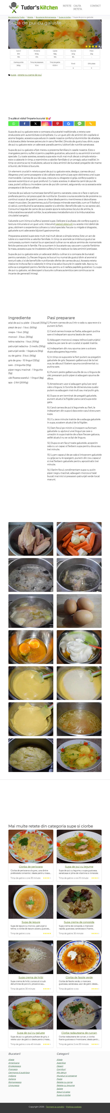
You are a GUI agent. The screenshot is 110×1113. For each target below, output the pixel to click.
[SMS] (79, 123)
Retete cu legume (66, 1085)
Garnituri (61, 1069)
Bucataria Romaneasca (46, 17)
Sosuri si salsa (63, 1092)
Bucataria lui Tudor (16, 17)
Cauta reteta (78, 7)
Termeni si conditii (55, 1106)
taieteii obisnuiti (64, 224)
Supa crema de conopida (79, 922)
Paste (59, 1079)
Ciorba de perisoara (31, 866)
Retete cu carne (64, 1082)
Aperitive (61, 1063)
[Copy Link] (90, 123)
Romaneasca (14, 1082)
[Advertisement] (55, 97)
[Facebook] (24, 123)
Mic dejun (61, 1072)
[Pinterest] (57, 123)
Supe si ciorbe (65, 17)
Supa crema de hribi (31, 977)
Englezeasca (14, 1066)
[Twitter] (35, 123)
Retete (67, 6)
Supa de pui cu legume (79, 866)
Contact (95, 6)
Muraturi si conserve (67, 1075)
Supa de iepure (31, 922)
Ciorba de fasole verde (79, 977)
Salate (60, 1088)
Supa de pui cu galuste (31, 1033)
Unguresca (13, 1085)
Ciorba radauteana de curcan (79, 1033)
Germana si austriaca (19, 1072)
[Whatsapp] (13, 123)
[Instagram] (46, 123)
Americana (13, 1063)
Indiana (12, 1075)
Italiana (12, 1079)
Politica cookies (73, 1106)
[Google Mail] (68, 123)
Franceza (12, 1069)
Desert (60, 1066)
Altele (11, 1059)
